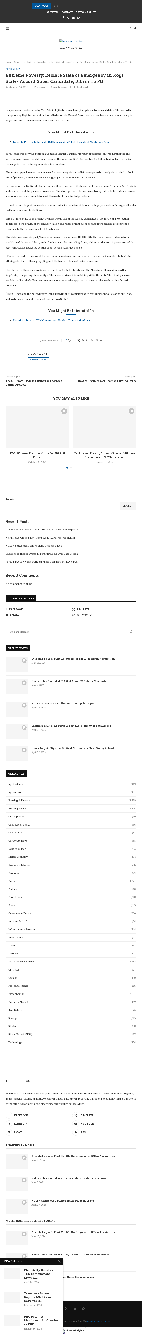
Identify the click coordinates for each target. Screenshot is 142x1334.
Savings (72, 1018)
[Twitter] (68, 17)
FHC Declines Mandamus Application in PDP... (41, 1320)
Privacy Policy (86, 12)
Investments (72, 937)
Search (10, 499)
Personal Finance (72, 985)
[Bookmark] (134, 28)
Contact (67, 12)
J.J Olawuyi (37, 353)
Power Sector (72, 994)
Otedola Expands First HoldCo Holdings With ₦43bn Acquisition (43, 529)
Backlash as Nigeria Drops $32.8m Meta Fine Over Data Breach (42, 553)
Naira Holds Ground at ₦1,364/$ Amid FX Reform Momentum (41, 537)
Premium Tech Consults (99, 1321)
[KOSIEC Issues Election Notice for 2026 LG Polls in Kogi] (37, 427)
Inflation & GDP (72, 921)
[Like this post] (69, 340)
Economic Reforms (72, 865)
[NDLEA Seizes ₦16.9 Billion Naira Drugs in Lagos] (17, 709)
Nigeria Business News (72, 961)
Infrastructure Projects (72, 929)
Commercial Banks (72, 824)
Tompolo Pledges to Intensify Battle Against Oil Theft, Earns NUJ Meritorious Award (62, 142)
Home (9, 62)
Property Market (72, 1002)
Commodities (72, 832)
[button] (54, 6)
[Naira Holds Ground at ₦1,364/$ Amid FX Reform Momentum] (17, 686)
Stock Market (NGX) (72, 1034)
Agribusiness (72, 784)
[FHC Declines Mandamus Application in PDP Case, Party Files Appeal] (12, 1320)
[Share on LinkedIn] (87, 340)
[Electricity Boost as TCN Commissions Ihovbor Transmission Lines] (12, 1273)
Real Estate (72, 1010)
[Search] (130, 28)
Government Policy (72, 913)
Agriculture (72, 792)
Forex (72, 905)
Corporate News (72, 840)
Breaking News (72, 808)
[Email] (73, 17)
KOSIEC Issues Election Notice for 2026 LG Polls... (61, 5)
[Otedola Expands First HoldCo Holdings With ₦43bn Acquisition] (17, 664)
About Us (52, 12)
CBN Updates (72, 816)
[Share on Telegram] (96, 340)
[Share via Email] (101, 340)
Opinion (72, 977)
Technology (72, 1042)
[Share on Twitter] (78, 340)
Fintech (72, 889)
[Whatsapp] (78, 17)
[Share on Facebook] (74, 340)
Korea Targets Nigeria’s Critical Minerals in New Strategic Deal (42, 561)
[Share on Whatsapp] (92, 340)
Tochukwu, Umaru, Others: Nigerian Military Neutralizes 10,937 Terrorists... (104, 455)
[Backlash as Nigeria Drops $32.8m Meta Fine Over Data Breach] (17, 731)
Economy (72, 873)
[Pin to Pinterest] (83, 340)
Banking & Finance (72, 800)
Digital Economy (72, 856)
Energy (72, 881)
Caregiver (19, 62)
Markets (72, 953)
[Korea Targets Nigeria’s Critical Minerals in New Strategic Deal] (17, 753)
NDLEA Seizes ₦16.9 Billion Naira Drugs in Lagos (34, 545)
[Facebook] (63, 17)
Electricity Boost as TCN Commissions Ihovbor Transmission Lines (51, 320)
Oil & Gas (72, 969)
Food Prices (72, 897)
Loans (72, 945)
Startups (72, 1026)
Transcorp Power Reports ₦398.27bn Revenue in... (37, 1297)
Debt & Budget (72, 848)
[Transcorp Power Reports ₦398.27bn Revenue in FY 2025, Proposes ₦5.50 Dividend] (12, 1297)
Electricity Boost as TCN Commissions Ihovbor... (38, 1273)
